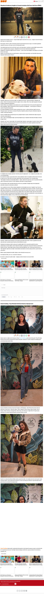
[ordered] (14, 297)
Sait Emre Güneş (3, 258)
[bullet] (16, 297)
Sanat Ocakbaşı (22, 338)
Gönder (4, 296)
